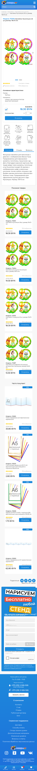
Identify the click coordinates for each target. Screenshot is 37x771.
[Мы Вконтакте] (30, 753)
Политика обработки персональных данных (18, 741)
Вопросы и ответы (18, 739)
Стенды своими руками (18, 730)
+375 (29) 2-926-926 (19, 685)
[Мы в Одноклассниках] (14, 753)
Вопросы (29, 150)
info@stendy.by (9, 653)
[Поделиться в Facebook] (26, 580)
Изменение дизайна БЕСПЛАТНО (7, 132)
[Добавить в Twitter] (30, 580)
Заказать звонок (9, 86)
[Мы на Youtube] (22, 753)
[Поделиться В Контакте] (22, 580)
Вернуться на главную (29, 583)
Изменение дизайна (18, 736)
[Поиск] (34, 7)
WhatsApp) (20, 687)
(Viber (15, 687)
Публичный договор (18, 713)
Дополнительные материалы (18, 733)
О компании (18, 700)
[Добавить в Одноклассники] (34, 580)
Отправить (20, 649)
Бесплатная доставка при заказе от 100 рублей (6, 143)
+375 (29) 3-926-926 (20, 690)
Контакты (18, 705)
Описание (8, 150)
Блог (18, 716)
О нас (18, 707)
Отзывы (19, 150)
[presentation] (33, 53)
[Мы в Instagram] (6, 753)
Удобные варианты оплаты (18, 143)
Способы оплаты (19, 728)
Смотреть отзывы (24, 83)
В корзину (25, 232)
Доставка (18, 725)
